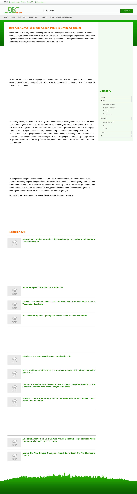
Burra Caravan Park (64, 17)
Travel (44, 17)
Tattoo (105, 128)
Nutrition (105, 111)
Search (126, 11)
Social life (32, 17)
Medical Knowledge (109, 108)
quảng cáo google (36, 195)
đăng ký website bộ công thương (56, 195)
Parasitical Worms (109, 104)
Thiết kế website (25, 2)
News (52, 17)
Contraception (107, 114)
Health (21, 17)
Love (104, 125)
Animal (13, 17)
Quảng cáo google (14, 2)
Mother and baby (108, 122)
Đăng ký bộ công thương (38, 2)
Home (6, 17)
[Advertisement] (52, 62)
